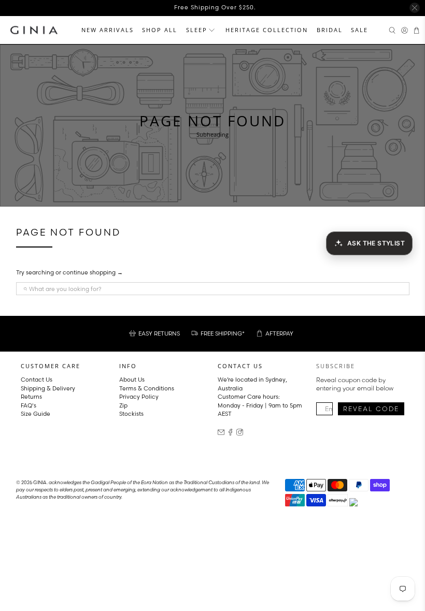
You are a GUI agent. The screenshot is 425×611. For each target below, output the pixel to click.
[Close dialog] (401, 209)
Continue (111, 378)
